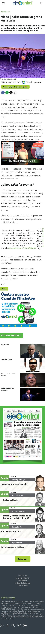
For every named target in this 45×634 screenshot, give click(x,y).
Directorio (22, 575)
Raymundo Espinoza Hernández (18, 512)
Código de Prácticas (22, 583)
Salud (4, 289)
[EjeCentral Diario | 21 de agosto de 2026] (22, 435)
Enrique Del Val (17, 527)
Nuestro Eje (5, 12)
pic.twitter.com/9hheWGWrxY (22, 248)
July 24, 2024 (43, 237)
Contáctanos (23, 585)
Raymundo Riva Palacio (17, 544)
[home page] (22, 3)
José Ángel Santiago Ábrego (18, 481)
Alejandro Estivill (17, 495)
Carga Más (22, 559)
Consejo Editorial (22, 578)
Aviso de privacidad (8, 598)
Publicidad (22, 580)
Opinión (13, 476)
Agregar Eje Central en (13, 87)
